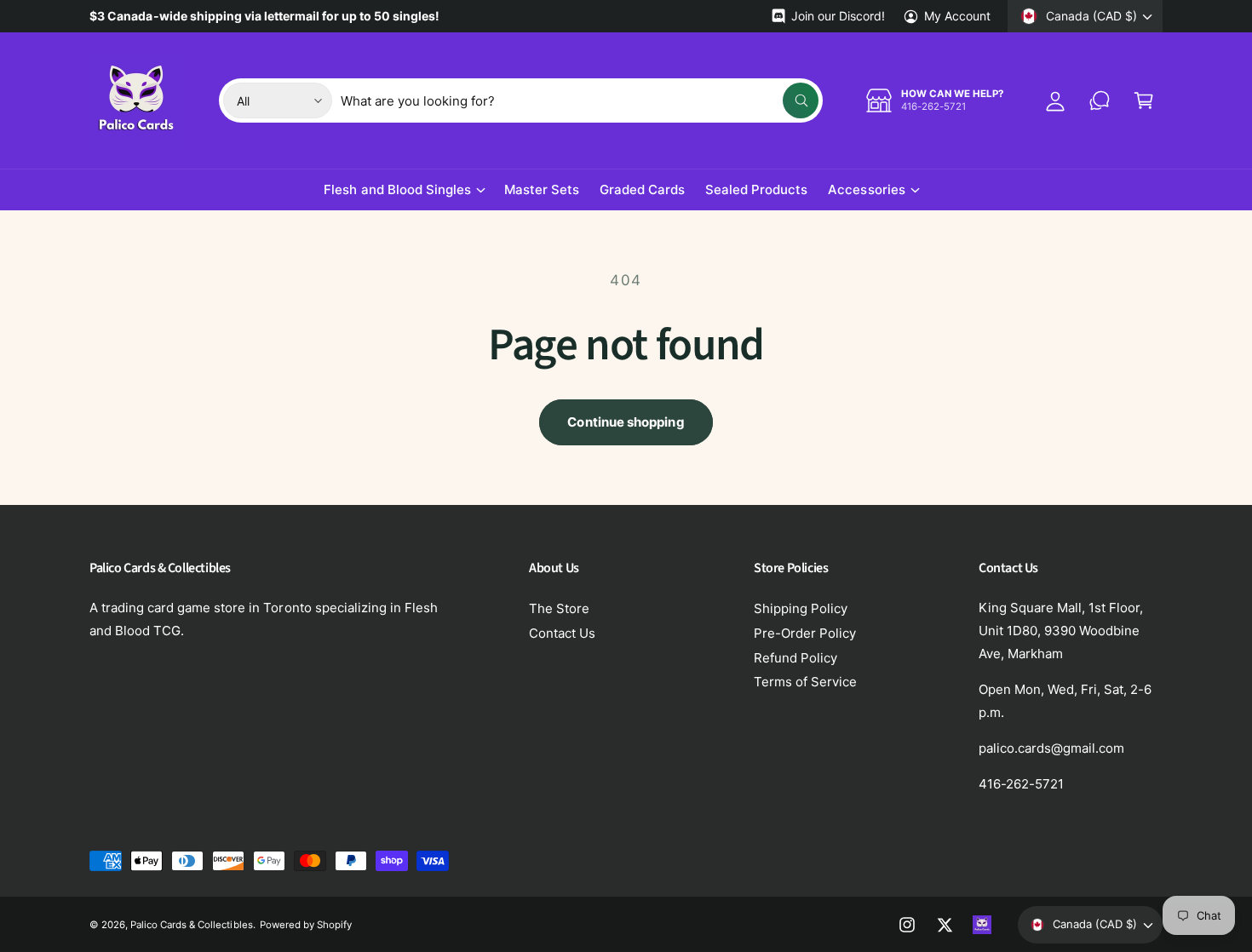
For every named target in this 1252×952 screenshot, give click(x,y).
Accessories (866, 189)
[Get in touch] (1099, 100)
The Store (559, 608)
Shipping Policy (800, 608)
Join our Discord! (837, 16)
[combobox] (579, 100)
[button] (1144, 100)
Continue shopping (625, 422)
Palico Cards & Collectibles (191, 925)
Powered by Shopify (306, 925)
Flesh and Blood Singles (397, 189)
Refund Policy (795, 658)
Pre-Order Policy (805, 633)
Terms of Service (805, 682)
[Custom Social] (982, 924)
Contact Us (562, 633)
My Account (957, 16)
